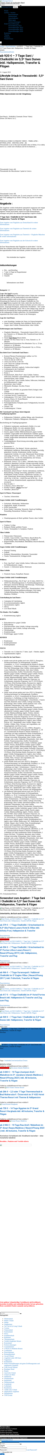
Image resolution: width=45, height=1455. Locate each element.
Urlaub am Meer (9, 1375)
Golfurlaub (7, 1386)
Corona (6, 1328)
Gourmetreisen (9, 1347)
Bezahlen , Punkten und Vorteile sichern (14, 1141)
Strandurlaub (8, 1393)
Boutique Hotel (9, 1369)
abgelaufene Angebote (11, 1391)
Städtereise (7, 1377)
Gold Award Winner (11, 1367)
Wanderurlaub (9, 1378)
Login (2, 1454)
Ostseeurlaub (8, 1330)
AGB (9, 1438)
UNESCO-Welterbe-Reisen (13, 1349)
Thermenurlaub (9, 1339)
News (6, 1334)
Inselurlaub (8, 1380)
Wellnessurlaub (9, 1382)
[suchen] (20, 5)
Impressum (23, 1438)
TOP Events (8, 1395)
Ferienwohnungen (10, 1345)
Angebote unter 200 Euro (12, 1358)
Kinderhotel (8, 1362)
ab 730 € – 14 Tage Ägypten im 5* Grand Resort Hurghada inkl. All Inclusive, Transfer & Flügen (22, 1111)
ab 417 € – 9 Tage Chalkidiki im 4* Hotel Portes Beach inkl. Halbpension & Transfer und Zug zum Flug (22, 997)
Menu (15, 7)
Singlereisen (8, 1324)
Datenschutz (16, 1438)
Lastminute (8, 1384)
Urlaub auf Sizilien (6, 1430)
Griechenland (15, 1060)
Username (3, 1448)
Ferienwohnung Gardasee (8, 1429)
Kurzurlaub (8, 1343)
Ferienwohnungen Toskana (9, 1432)
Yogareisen (8, 1360)
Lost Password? (32, 1450)
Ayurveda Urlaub (10, 1373)
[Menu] (1, 42)
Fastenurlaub (8, 1332)
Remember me (7, 1452)
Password (3, 1450)
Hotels (12, 52)
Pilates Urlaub (9, 1320)
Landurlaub (8, 1350)
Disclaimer (3, 1438)
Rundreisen (8, 1388)
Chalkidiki (7, 1060)
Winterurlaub (8, 1319)
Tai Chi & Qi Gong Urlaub (13, 1326)
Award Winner (9, 1356)
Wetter (6, 1322)
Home (2, 46)
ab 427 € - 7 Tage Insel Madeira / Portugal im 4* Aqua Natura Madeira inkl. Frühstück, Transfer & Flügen (21, 1038)
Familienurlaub (9, 1335)
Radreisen (7, 1337)
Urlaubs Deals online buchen (9, 1434)
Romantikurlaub (9, 1354)
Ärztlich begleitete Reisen (12, 1341)
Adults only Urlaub (10, 1390)
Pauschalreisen (10, 46)
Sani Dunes (23, 1060)
